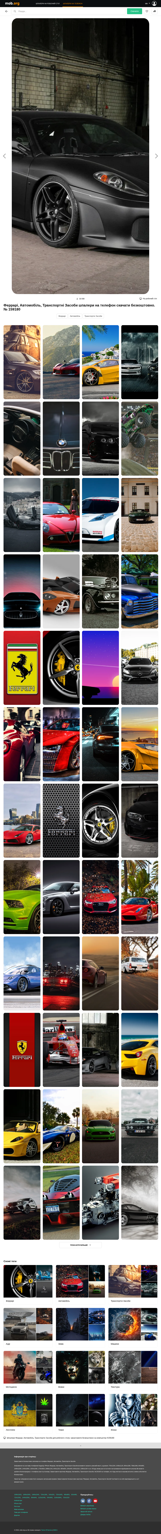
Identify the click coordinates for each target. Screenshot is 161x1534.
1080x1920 (17, 1494)
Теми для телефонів (21, 1512)
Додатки (17, 1515)
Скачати (135, 11)
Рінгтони (17, 1506)
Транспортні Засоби (93, 316)
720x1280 (44, 1494)
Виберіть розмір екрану (88, 1509)
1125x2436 (41, 1497)
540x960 (50, 1497)
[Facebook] (90, 1503)
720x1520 (66, 1497)
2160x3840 (57, 1497)
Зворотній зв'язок (86, 1511)
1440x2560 (25, 1497)
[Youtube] (96, 1503)
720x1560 (17, 1497)
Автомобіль (75, 316)
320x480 (74, 1494)
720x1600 (59, 1494)
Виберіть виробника (87, 1506)
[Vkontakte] (83, 1503)
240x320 (51, 1494)
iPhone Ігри (18, 1503)
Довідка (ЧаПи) (85, 1514)
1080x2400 (26, 1494)
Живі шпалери (19, 1509)
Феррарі (62, 316)
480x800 (67, 1494)
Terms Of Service (46, 1530)
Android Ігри (18, 1500)
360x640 (34, 1497)
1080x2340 (35, 1494)
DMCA (55, 1530)
